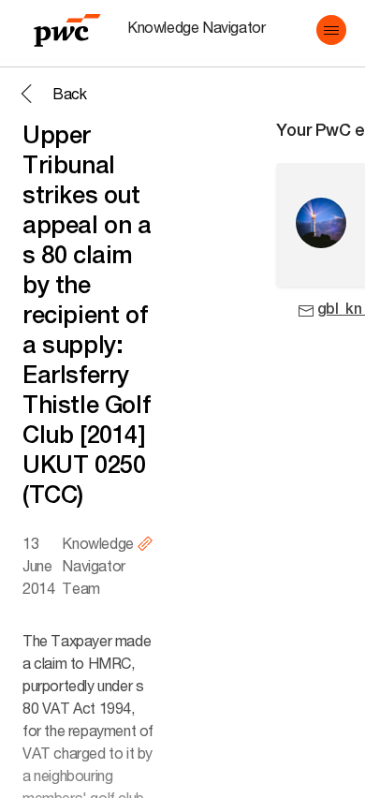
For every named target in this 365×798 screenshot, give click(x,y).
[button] (331, 30)
